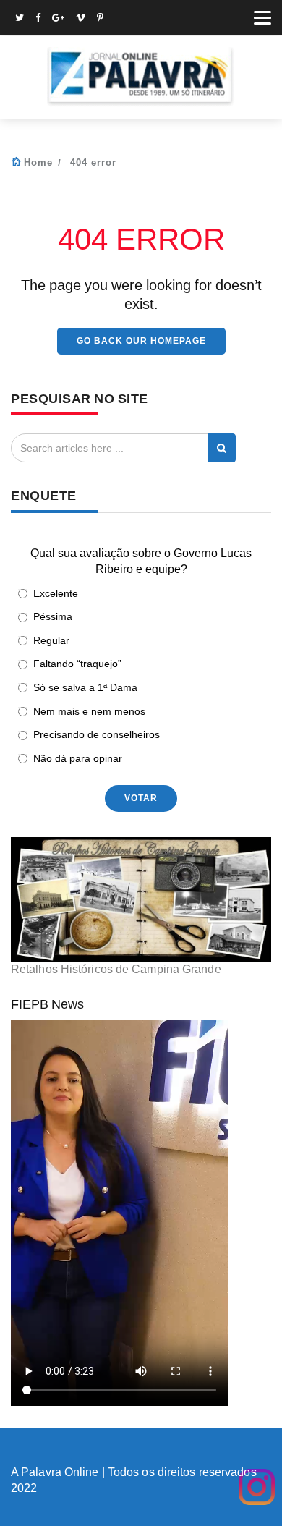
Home (38, 162)
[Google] (58, 19)
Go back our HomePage (141, 341)
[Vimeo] (81, 19)
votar (141, 798)
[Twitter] (19, 19)
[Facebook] (38, 19)
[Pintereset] (100, 19)
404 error (93, 162)
